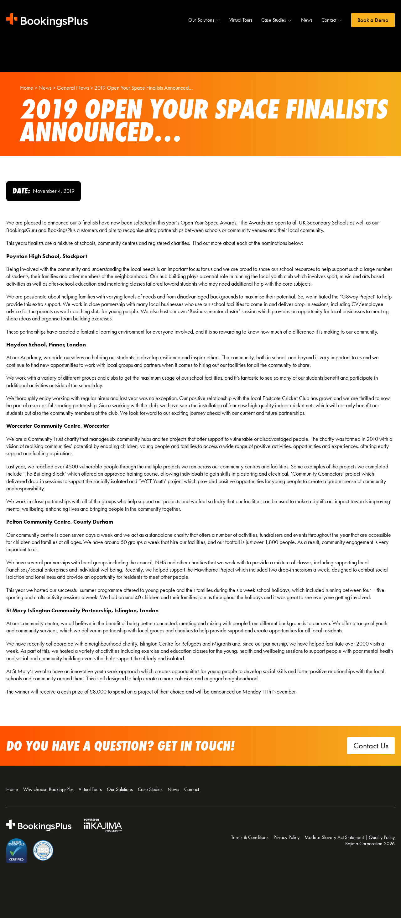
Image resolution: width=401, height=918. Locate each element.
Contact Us (370, 746)
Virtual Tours (241, 20)
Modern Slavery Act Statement (334, 837)
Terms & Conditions (249, 837)
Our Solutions (201, 20)
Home (12, 789)
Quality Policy (382, 837)
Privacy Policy (286, 837)
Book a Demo (372, 20)
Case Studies (273, 20)
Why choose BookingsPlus (48, 789)
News (307, 20)
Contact (328, 20)
